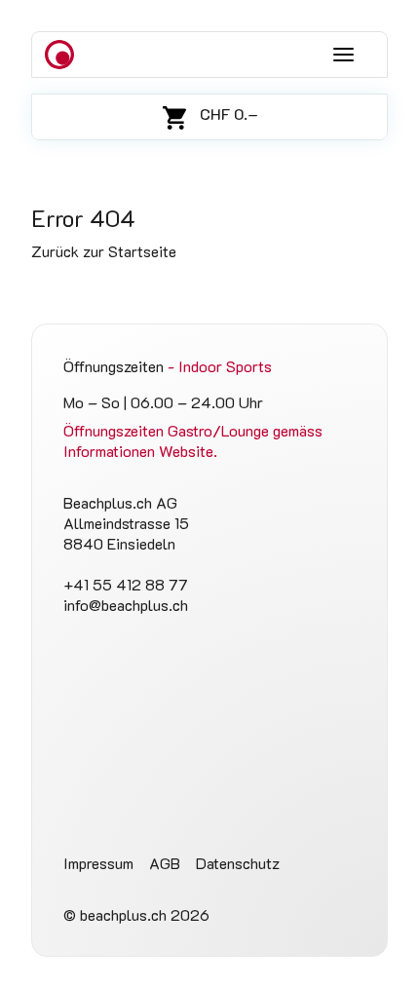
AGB (164, 863)
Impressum (98, 863)
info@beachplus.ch (125, 604)
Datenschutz (238, 863)
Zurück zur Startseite (103, 251)
